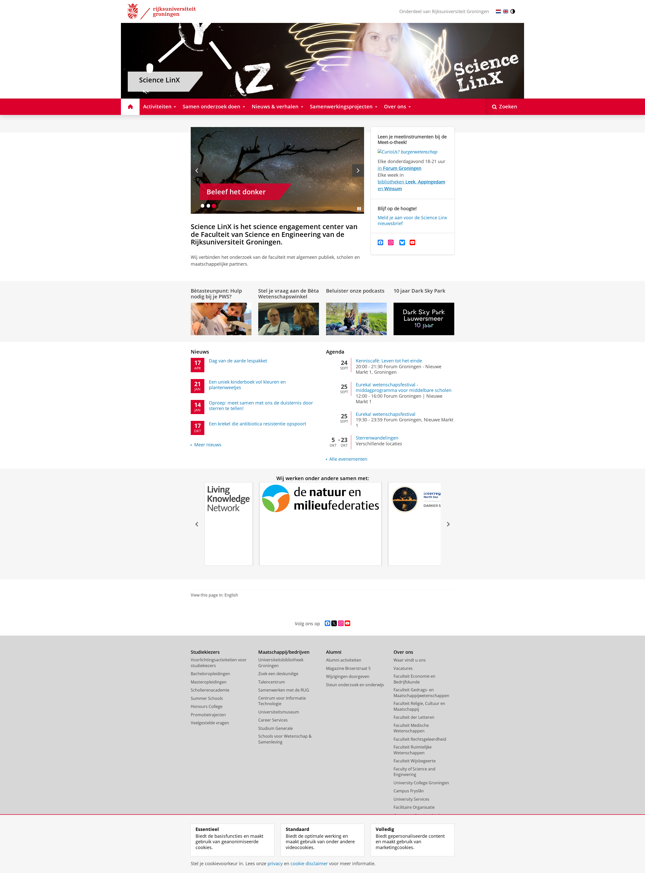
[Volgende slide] (358, 170)
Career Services (273, 720)
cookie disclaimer (309, 863)
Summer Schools (207, 698)
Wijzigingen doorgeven (347, 676)
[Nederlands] (498, 11)
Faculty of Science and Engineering (414, 771)
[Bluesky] (402, 242)
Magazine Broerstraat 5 (348, 668)
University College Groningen (421, 783)
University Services (411, 799)
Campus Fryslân (409, 791)
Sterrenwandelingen (377, 438)
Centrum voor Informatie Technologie (282, 701)
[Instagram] (391, 242)
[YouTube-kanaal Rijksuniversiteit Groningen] (347, 623)
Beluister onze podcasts (355, 291)
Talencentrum (271, 682)
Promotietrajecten (208, 715)
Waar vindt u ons (410, 660)
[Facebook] (380, 242)
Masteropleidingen (209, 682)
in (399, 168)
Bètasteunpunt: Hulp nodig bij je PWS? (216, 293)
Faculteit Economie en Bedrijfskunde (414, 679)
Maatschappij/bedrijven (283, 652)
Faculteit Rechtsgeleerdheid (420, 739)
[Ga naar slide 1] (203, 206)
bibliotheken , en (411, 185)
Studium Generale (275, 728)
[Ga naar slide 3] (214, 206)
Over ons (403, 652)
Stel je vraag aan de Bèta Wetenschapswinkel (288, 293)
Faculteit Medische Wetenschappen (411, 728)
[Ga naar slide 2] (208, 206)
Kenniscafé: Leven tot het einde (389, 361)
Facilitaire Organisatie (414, 807)
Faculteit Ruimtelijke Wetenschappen (413, 750)
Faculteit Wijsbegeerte (415, 761)
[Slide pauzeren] (359, 209)
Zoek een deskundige (278, 673)
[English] (505, 11)
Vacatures (403, 668)
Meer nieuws (207, 445)
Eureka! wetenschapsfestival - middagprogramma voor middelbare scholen (404, 387)
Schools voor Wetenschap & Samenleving (285, 739)
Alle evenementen (348, 459)
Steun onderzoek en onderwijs (355, 685)
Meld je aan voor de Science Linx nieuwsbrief (412, 220)
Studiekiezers (205, 652)
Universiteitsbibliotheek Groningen (280, 662)
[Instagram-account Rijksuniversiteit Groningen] (341, 623)
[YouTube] (412, 242)
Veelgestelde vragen (210, 723)
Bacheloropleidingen (210, 673)
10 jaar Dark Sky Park (419, 291)
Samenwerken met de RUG (283, 690)
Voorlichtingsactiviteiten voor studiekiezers (219, 662)
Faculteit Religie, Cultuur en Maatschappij (419, 706)
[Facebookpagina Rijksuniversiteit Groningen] (327, 623)
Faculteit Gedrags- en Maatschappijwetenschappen (421, 692)
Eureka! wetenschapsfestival (385, 414)
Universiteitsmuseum (278, 712)
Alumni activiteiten (343, 660)
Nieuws (200, 352)
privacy (275, 863)
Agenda (335, 352)
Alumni (333, 652)
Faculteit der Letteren (414, 717)
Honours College (206, 706)
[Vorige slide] (197, 170)
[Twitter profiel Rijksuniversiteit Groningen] (334, 623)
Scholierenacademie (210, 690)
